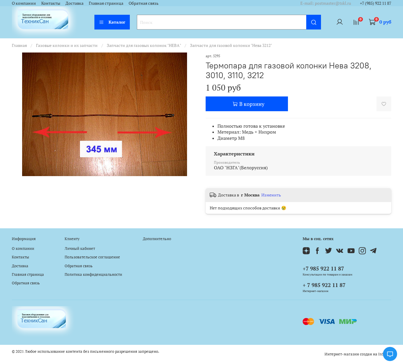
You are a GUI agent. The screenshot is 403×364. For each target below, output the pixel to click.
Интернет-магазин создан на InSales (358, 354)
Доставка (74, 3)
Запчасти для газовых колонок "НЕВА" (144, 45)
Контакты (50, 3)
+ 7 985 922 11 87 (324, 284)
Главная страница (106, 3)
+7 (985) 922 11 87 (375, 3)
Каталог (117, 22)
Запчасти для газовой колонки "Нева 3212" (231, 45)
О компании (24, 3)
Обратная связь (143, 3)
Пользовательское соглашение (92, 257)
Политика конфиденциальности (93, 274)
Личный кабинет (80, 248)
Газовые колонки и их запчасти (67, 45)
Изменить (271, 195)
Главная (19, 45)
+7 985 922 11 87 (323, 268)
